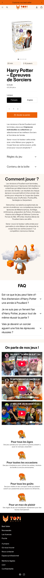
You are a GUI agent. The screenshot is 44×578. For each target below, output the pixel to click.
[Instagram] (24, 574)
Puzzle (4, 538)
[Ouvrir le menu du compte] (36, 7)
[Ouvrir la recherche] (7, 7)
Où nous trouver (8, 547)
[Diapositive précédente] (2, 2)
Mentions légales (8, 561)
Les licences (6, 534)
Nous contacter (8, 552)
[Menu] (2, 7)
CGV (3, 565)
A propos (5, 544)
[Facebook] (20, 574)
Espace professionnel (10, 556)
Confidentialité (7, 569)
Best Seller (6, 526)
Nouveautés (6, 530)
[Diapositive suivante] (41, 2)
